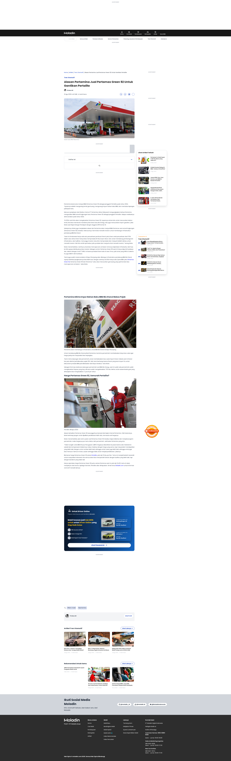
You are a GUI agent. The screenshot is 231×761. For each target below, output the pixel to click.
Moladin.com (120, 465)
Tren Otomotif (152, 39)
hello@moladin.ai (150, 726)
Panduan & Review (98, 39)
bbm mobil (72, 608)
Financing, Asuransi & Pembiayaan (133, 39)
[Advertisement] (115, 15)
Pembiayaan (92, 730)
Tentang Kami (127, 723)
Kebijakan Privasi (128, 726)
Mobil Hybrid (107, 730)
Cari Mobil (91, 726)
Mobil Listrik (107, 733)
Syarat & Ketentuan (129, 730)
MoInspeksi (91, 733)
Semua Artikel (84, 39)
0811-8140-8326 (150, 744)
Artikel (71, 72)
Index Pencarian (109, 739)
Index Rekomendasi (110, 736)
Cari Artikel (71, 39)
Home (66, 72)
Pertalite (94, 455)
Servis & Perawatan (113, 39)
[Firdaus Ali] (68, 616)
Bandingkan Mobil (109, 726)
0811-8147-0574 (150, 751)
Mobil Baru (107, 723)
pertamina (82, 608)
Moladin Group (75, 724)
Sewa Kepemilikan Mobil (130, 733)
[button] (121, 94)
